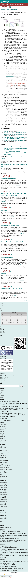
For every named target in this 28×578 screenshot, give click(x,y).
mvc (2, 435)
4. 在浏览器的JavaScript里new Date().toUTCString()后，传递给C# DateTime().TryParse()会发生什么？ (14, 409)
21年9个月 (6, 377)
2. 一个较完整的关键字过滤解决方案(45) (9, 547)
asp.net (2, 438)
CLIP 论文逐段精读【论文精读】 (13, 151)
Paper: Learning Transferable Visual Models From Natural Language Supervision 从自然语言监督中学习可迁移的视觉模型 (15, 148)
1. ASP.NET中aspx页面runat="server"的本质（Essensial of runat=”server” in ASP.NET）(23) (13, 562)
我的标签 (2, 397)
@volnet (7, 373)
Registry (2, 429)
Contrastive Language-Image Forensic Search (14, 140)
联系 (1, 308)
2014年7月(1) (3, 506)
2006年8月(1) (3, 518)
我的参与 (2, 394)
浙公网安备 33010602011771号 (10, 573)
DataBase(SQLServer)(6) (6, 469)
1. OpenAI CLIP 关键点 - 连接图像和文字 (9, 401)
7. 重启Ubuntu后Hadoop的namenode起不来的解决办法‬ (12, 415)
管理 (1, 310)
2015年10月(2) (3, 503)
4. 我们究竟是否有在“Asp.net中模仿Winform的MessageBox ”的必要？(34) (14, 553)
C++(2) (2, 464)
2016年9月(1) (3, 487)
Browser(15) (3, 457)
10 (4, 380)
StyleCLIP (6, 131)
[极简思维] (6, 348)
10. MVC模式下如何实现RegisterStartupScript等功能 (12, 420)
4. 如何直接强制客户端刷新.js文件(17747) (9, 538)
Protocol (2, 431)
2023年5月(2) (3, 482)
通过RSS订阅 (3, 358)
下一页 (25, 300)
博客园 (1, 305)
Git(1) (1, 474)
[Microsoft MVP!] (6, 353)
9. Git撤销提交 (3, 418)
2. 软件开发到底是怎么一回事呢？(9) (8, 565)
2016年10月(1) (3, 485)
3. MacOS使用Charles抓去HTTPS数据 (9, 406)
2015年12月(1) (3, 501)
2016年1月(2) (3, 499)
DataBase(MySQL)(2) (5, 466)
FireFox (2, 433)
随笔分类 (2, 450)
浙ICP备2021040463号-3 (20, 573)
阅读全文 (14, 169)
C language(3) (3, 459)
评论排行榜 (2, 544)
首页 (1, 306)
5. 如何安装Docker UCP (5, 411)
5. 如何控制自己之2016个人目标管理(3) (9, 570)
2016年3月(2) (3, 496)
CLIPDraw (6, 132)
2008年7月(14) (3, 517)
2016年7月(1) (3, 491)
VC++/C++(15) (3, 512)
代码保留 (3, 440)
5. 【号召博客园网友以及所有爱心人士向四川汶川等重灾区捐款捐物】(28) (14, 556)
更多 (1, 441)
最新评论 (2, 395)
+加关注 (2, 382)
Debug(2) (2, 471)
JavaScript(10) (3, 476)
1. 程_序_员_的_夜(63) (5, 546)
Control (2, 436)
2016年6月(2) (3, 492)
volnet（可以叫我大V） (9, 375)
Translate (3, 424)
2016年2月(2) (3, 497)
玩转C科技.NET (7, 1)
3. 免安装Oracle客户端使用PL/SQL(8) (8, 566)
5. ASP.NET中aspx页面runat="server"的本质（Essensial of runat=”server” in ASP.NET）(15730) (13, 540)
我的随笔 (2, 390)
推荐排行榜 (2, 560)
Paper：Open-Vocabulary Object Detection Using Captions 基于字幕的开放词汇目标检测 (15, 137)
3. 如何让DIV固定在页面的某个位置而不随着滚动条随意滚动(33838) (13, 535)
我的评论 (2, 392)
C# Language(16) (4, 462)
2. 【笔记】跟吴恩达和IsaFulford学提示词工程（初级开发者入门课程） (13, 404)
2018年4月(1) (3, 484)
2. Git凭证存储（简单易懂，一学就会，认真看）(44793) (13, 533)
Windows (3, 428)
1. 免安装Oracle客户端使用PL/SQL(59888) (10, 531)
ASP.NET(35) (3, 455)
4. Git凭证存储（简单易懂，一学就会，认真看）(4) (11, 568)
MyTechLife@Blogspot (5, 527)
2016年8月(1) (3, 489)
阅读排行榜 (2, 530)
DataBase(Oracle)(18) (5, 467)
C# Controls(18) (4, 460)
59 (4, 378)
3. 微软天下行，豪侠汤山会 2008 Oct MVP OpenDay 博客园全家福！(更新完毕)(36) (13, 550)
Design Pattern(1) (4, 472)
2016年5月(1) (3, 494)
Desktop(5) (2, 523)
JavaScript (3, 426)
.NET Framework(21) (5, 452)
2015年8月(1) (3, 504)
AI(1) (1, 453)
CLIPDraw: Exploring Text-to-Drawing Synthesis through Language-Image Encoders (15, 133)
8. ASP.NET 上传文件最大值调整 (7, 416)
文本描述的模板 (9, 76)
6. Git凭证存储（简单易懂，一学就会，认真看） (11, 413)
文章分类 (2, 510)
